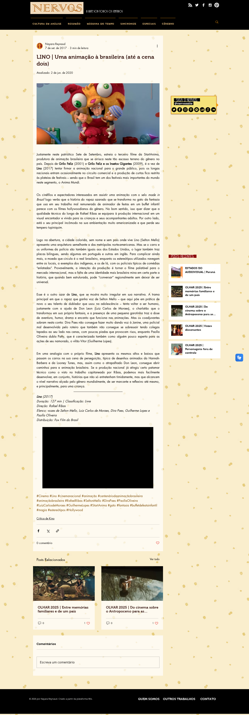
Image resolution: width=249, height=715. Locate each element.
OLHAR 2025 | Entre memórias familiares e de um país (63, 609)
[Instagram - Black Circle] (185, 109)
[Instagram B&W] (210, 5)
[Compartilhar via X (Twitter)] (48, 531)
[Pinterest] (217, 5)
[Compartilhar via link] (57, 531)
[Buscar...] (217, 22)
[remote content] (98, 458)
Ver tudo (155, 559)
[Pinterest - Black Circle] (191, 109)
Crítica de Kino (45, 518)
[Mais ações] (157, 46)
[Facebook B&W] (203, 5)
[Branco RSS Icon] (190, 5)
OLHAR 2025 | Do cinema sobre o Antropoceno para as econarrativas (132, 609)
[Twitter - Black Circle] (174, 109)
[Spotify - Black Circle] (196, 109)
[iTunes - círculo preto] (207, 109)
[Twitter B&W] (197, 5)
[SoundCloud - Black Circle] (213, 109)
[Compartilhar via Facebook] (38, 531)
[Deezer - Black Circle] (202, 109)
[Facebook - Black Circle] (179, 109)
